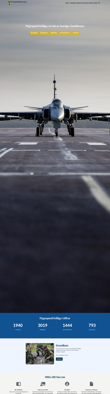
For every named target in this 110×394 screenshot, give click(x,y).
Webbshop (54, 33)
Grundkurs (76, 33)
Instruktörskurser (65, 33)
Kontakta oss (44, 33)
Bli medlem (34, 33)
